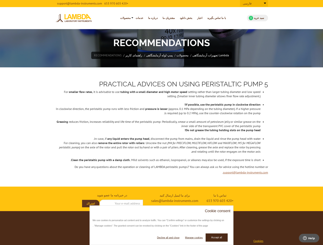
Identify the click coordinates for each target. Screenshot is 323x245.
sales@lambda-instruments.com (174, 201)
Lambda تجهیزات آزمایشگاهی (210, 55)
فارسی (247, 3)
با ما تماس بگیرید (216, 18)
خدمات (139, 18)
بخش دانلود (186, 18)
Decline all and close (168, 237)
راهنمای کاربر (133, 55)
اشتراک (91, 203)
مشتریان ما (169, 18)
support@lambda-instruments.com (79, 3)
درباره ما (153, 18)
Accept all (216, 237)
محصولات (125, 18)
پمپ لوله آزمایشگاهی (159, 55)
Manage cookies (194, 237)
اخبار (199, 18)
